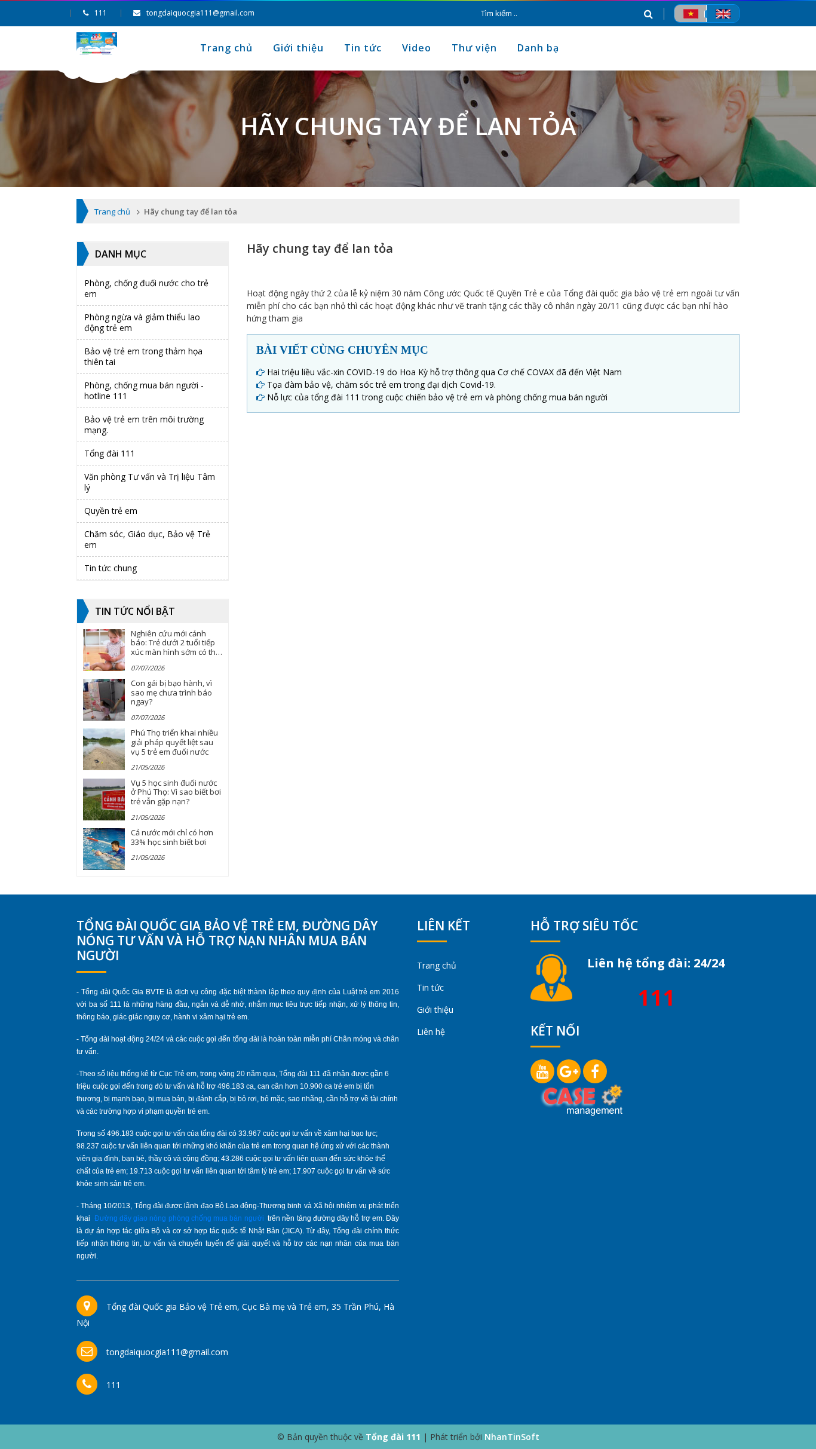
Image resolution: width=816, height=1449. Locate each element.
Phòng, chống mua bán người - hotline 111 (144, 390)
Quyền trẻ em (110, 510)
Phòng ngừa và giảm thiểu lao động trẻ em (142, 322)
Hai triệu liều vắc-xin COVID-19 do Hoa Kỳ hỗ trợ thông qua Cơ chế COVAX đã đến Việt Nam (444, 372)
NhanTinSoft (511, 1436)
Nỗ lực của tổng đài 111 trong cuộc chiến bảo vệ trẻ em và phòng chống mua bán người (437, 397)
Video (416, 47)
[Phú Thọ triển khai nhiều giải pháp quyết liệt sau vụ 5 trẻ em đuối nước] (104, 749)
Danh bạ (538, 47)
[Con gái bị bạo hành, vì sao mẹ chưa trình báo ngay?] (104, 700)
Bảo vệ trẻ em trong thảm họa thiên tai (143, 356)
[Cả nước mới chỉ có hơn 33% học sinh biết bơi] (104, 849)
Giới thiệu (298, 47)
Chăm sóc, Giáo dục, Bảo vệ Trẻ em (147, 539)
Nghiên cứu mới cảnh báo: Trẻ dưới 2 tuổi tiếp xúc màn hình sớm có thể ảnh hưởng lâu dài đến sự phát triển (175, 652)
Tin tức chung (110, 568)
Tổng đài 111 (109, 453)
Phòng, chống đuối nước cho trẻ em (146, 288)
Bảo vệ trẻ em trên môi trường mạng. (144, 424)
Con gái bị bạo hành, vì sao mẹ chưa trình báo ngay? (171, 692)
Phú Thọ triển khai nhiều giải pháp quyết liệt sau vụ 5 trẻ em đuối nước (174, 741)
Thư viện (474, 47)
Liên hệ (431, 1031)
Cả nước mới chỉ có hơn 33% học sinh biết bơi (172, 837)
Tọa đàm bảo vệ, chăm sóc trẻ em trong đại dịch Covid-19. (381, 384)
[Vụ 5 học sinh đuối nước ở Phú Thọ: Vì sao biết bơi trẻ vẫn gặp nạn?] (104, 799)
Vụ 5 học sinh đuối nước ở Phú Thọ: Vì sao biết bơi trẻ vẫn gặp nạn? (176, 792)
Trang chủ (226, 47)
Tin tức (363, 47)
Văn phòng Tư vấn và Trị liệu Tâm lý (149, 482)
